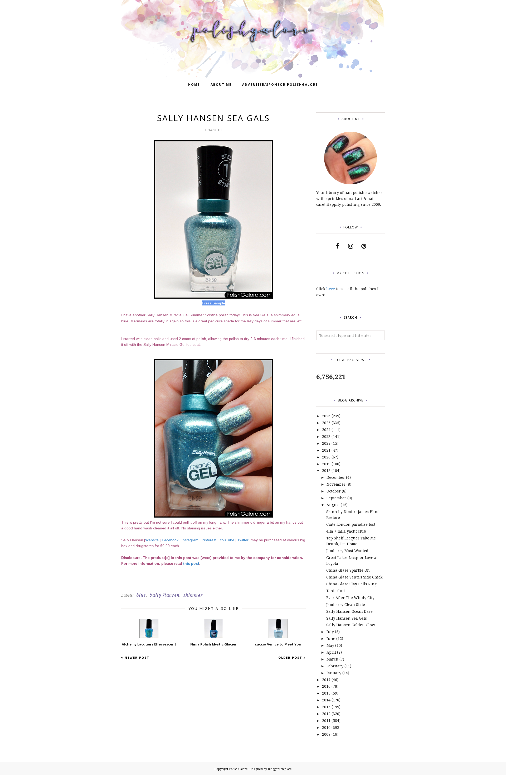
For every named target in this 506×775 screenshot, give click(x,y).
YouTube (227, 540)
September (336, 497)
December (336, 477)
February (335, 665)
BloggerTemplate (280, 769)
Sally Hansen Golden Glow (350, 624)
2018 (326, 470)
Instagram (190, 540)
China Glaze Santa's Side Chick (354, 577)
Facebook (170, 540)
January (334, 672)
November (336, 484)
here (330, 288)
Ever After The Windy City (350, 597)
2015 (326, 693)
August (333, 504)
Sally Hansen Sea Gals (346, 618)
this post (191, 563)
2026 (326, 415)
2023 (326, 436)
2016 (326, 686)
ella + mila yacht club (346, 531)
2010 (326, 727)
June (331, 638)
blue (141, 595)
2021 (326, 450)
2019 (326, 463)
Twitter (243, 540)
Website (152, 540)
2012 (326, 713)
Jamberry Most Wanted (347, 550)
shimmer (193, 595)
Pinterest (209, 540)
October (334, 491)
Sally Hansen (164, 595)
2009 (326, 734)
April (331, 652)
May (330, 645)
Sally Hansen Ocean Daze (349, 611)
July (330, 631)
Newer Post (137, 657)
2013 (326, 706)
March (332, 659)
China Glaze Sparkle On (348, 570)
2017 (326, 679)
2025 (326, 422)
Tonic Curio (337, 590)
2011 (326, 720)
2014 (326, 699)
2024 (326, 429)
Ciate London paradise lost (350, 524)
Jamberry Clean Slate (345, 604)
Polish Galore (238, 769)
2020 (326, 457)
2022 (326, 443)
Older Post (290, 657)
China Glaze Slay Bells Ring (351, 583)
